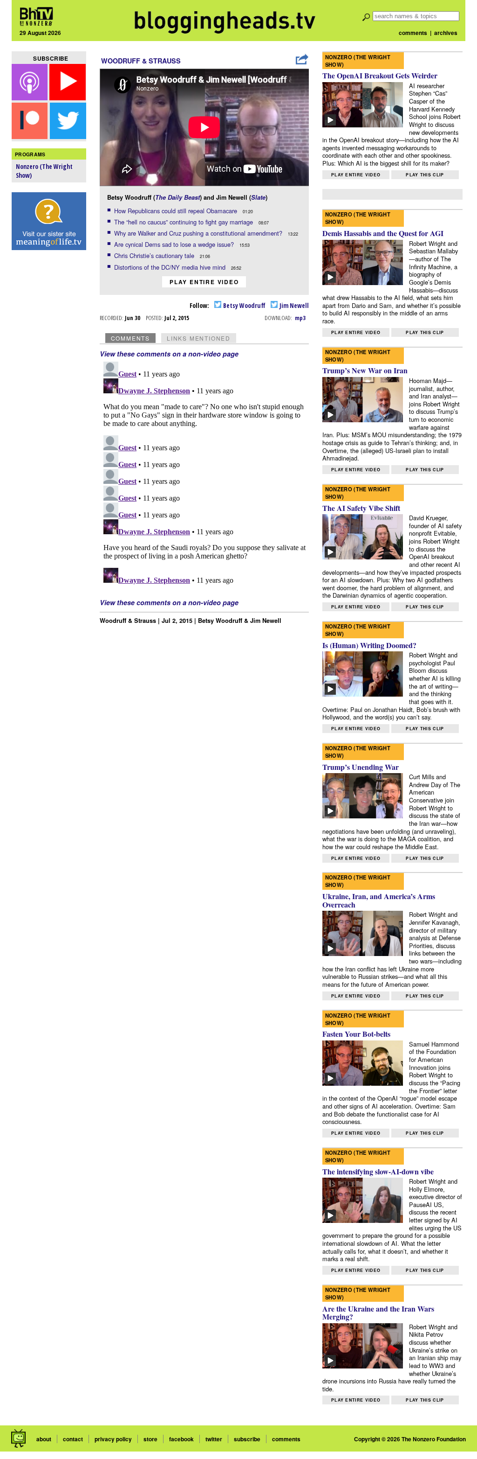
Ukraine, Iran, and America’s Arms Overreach (378, 900)
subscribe (247, 1439)
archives (445, 32)
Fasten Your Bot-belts (356, 1033)
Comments (130, 338)
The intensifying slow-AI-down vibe (378, 1171)
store (150, 1439)
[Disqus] (204, 474)
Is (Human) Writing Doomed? (369, 645)
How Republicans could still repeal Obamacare (176, 210)
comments (413, 32)
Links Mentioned (199, 338)
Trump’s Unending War (360, 766)
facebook (181, 1439)
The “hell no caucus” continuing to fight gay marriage (184, 221)
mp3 (300, 318)
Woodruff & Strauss (141, 60)
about (43, 1439)
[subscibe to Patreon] (30, 136)
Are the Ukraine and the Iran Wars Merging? (378, 1312)
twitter (213, 1439)
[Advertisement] (49, 402)
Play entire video (204, 282)
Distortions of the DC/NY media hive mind (170, 267)
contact (73, 1439)
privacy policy (113, 1439)
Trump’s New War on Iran (365, 370)
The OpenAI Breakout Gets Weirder (379, 75)
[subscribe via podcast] (31, 97)
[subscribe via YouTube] (67, 97)
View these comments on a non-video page (169, 353)
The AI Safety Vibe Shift (361, 508)
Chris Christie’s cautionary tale (155, 255)
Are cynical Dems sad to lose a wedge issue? (175, 244)
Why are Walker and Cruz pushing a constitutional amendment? (199, 233)
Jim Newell (293, 305)
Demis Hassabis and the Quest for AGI (382, 233)
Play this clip (425, 175)
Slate (258, 197)
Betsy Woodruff (244, 305)
